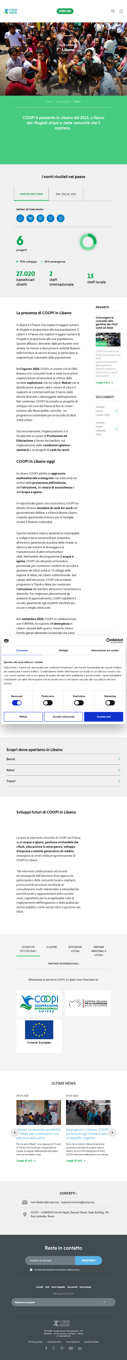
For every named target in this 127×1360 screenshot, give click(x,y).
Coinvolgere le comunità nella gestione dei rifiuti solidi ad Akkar (107, 322)
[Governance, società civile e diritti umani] (50, 218)
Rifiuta (23, 716)
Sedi (47, 1287)
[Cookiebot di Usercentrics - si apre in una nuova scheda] (108, 640)
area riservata (73, 1341)
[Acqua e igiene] (20, 218)
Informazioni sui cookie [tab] (105, 650)
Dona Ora (65, 11)
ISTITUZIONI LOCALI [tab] (75, 949)
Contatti (39, 1287)
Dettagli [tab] (63, 650)
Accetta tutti (104, 716)
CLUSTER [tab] (52, 947)
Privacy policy (35, 1341)
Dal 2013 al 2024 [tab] (66, 194)
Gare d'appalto (58, 1287)
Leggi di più (103, 382)
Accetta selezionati (63, 716)
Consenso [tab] (22, 650)
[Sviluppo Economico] (60, 218)
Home (49, 101)
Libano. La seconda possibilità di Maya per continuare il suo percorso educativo (38, 1133)
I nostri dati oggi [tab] (31, 194)
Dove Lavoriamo (63, 101)
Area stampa (85, 1287)
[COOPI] (13, 11)
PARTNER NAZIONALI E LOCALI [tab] (98, 951)
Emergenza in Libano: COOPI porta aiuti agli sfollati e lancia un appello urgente (88, 1133)
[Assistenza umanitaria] (30, 218)
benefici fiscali (92, 1341)
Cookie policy (54, 1341)
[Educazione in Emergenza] (40, 218)
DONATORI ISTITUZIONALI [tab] (28, 949)
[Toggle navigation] (121, 11)
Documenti (72, 1287)
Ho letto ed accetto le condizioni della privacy (57, 1269)
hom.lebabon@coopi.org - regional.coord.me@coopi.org (62, 1202)
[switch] (48, 702)
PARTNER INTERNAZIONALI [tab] (63, 963)
